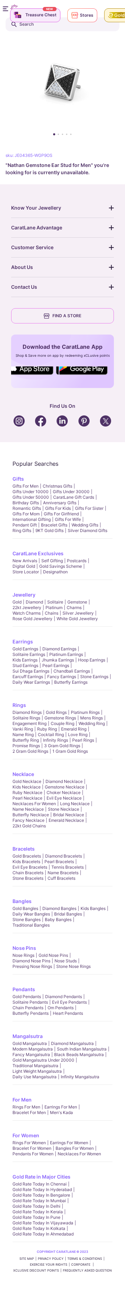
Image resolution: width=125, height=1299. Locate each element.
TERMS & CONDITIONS (84, 1258)
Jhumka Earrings (58, 660)
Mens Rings (91, 717)
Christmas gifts (57, 486)
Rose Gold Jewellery (32, 618)
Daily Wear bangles (31, 914)
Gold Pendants (26, 996)
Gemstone (77, 602)
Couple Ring (62, 723)
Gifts (18, 479)
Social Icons (33, 375)
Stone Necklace (63, 809)
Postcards (76, 560)
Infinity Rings (55, 740)
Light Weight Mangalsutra (37, 1071)
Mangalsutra (27, 1036)
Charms (74, 607)
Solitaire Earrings (28, 654)
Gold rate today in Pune (36, 1217)
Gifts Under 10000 (30, 491)
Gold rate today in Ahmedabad (43, 1234)
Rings (19, 705)
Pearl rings (83, 740)
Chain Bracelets (27, 872)
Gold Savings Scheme (60, 566)
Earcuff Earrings (27, 676)
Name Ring (23, 734)
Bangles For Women (75, 1148)
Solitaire (55, 602)
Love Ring (78, 734)
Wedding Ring (91, 723)
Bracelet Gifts (54, 525)
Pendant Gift (24, 525)
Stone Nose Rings (73, 966)
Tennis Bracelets (67, 867)
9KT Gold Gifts (49, 530)
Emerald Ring (73, 729)
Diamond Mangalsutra (72, 1043)
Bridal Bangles (68, 914)
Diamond (34, 602)
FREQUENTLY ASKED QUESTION (87, 1270)
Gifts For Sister (89, 508)
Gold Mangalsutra (29, 1043)
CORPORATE (81, 1264)
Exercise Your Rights (48, 1264)
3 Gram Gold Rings (62, 745)
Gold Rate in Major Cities (41, 1177)
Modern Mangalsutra (32, 1049)
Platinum (53, 607)
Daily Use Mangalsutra (34, 1076)
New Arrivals (24, 560)
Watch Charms (26, 613)
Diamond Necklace (64, 781)
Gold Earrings (25, 648)
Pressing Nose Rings (32, 966)
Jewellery (23, 595)
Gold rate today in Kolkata (38, 1228)
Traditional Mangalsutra (35, 1065)
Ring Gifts (21, 530)
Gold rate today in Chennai (39, 1184)
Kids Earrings (25, 660)
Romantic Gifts (26, 508)
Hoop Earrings (91, 660)
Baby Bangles (58, 919)
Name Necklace (28, 809)
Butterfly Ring (25, 740)
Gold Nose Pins (53, 955)
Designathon (55, 571)
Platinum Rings (85, 712)
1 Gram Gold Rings (70, 751)
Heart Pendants (68, 1013)
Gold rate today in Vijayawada (42, 1222)
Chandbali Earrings (71, 671)
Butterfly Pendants (30, 1013)
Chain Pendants (27, 1007)
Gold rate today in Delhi (36, 1206)
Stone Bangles (26, 919)
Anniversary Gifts (59, 502)
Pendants (23, 989)
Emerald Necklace (66, 820)
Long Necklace (75, 803)
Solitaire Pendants (30, 1002)
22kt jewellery (26, 607)
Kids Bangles (93, 908)
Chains (51, 613)
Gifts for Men (25, 486)
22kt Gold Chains (29, 825)
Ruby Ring (47, 729)
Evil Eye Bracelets (29, 867)
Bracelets (23, 849)
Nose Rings (23, 955)
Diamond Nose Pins (31, 960)
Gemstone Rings (60, 717)
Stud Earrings (25, 665)
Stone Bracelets (27, 878)
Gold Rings (56, 712)
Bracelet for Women (31, 1148)
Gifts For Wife (68, 519)
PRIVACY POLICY (51, 1258)
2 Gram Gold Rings (30, 751)
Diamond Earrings (59, 648)
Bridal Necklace (68, 814)
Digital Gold (23, 566)
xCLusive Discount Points (36, 1270)
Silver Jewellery (78, 613)
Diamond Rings (27, 712)
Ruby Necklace (27, 792)
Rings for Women (29, 1142)
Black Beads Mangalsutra (79, 1054)
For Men (22, 1100)
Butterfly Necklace (30, 814)
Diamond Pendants (63, 996)
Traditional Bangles (31, 925)
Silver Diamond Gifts (87, 530)
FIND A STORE (66, 315)
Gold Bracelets (26, 856)
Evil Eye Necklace (64, 798)
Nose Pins (24, 948)
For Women (25, 1135)
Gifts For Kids (58, 508)
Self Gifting (52, 560)
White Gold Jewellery (77, 618)
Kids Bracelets (26, 861)
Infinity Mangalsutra (80, 1076)
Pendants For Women (32, 1153)
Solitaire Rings (26, 717)
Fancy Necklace (28, 820)
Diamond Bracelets (63, 856)
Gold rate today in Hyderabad (42, 1189)
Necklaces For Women (34, 803)
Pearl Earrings (55, 665)
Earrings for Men (60, 1107)
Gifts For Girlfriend (61, 513)
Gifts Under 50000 (30, 497)
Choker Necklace (64, 792)
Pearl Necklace (27, 798)
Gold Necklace (26, 781)
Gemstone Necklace (64, 787)
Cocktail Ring (51, 734)
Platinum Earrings (66, 654)
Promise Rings (26, 745)
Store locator (25, 571)
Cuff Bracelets (61, 878)
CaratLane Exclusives (38, 553)
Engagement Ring (29, 723)
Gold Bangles (25, 908)
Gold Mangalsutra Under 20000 (43, 1060)
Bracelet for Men (29, 1112)
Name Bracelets (63, 872)
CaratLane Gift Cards (73, 497)
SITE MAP (26, 1258)
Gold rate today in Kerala (37, 1211)
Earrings (22, 641)
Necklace (23, 774)
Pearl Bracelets (59, 861)
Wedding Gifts (85, 525)
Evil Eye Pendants (69, 1002)
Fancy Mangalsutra (31, 1054)
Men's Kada (61, 1112)
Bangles (22, 901)
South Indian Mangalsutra (82, 1049)
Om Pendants (61, 1007)
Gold (17, 602)
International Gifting (31, 519)
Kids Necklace (26, 787)
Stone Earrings (94, 676)
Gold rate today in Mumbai (39, 1200)
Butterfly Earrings (71, 682)
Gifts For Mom (26, 513)
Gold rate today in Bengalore (41, 1195)
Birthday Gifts (25, 502)
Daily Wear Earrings (31, 682)
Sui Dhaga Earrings (30, 671)
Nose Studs (66, 960)
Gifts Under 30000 (71, 491)
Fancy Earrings (61, 676)
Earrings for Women (69, 1142)
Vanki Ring (22, 729)
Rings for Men (26, 1107)
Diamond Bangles (59, 908)
